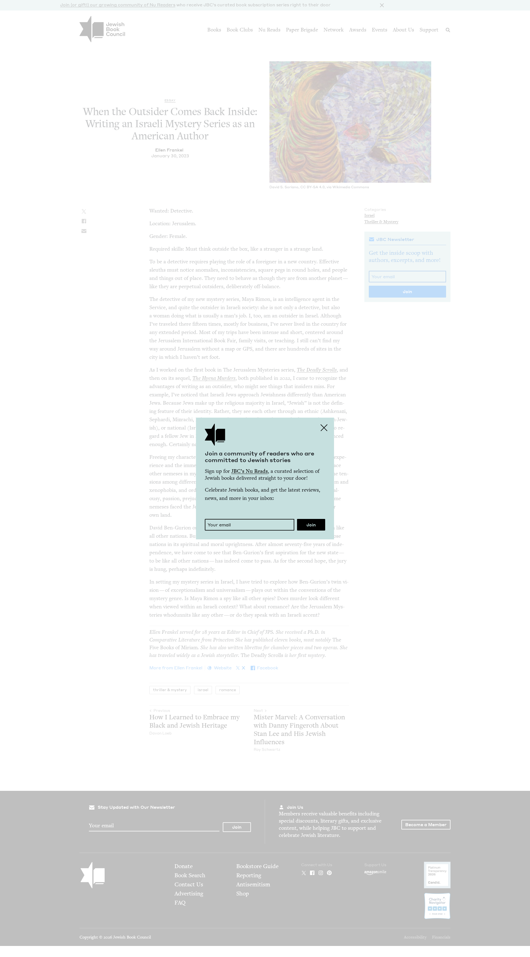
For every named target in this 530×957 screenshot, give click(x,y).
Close (324, 427)
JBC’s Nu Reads (249, 471)
